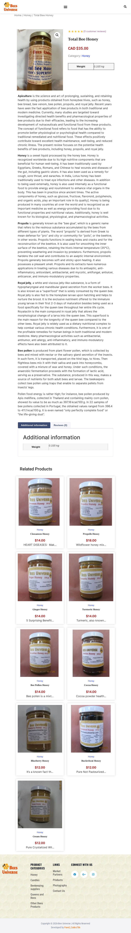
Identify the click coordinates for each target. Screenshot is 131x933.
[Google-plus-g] (84, 874)
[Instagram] (93, 874)
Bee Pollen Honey (40, 685)
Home (17, 15)
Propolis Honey (91, 534)
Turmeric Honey (91, 609)
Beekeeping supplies (37, 887)
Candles (35, 880)
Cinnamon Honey (39, 534)
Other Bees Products (37, 905)
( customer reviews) (94, 31)
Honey (28, 15)
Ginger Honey (40, 609)
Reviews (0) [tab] (60, 425)
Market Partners (57, 873)
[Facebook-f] (74, 874)
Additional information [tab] (34, 425)
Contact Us (59, 891)
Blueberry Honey (40, 760)
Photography (60, 885)
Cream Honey (40, 836)
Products (58, 880)
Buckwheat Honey (91, 760)
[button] (65, 7)
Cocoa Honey (91, 685)
